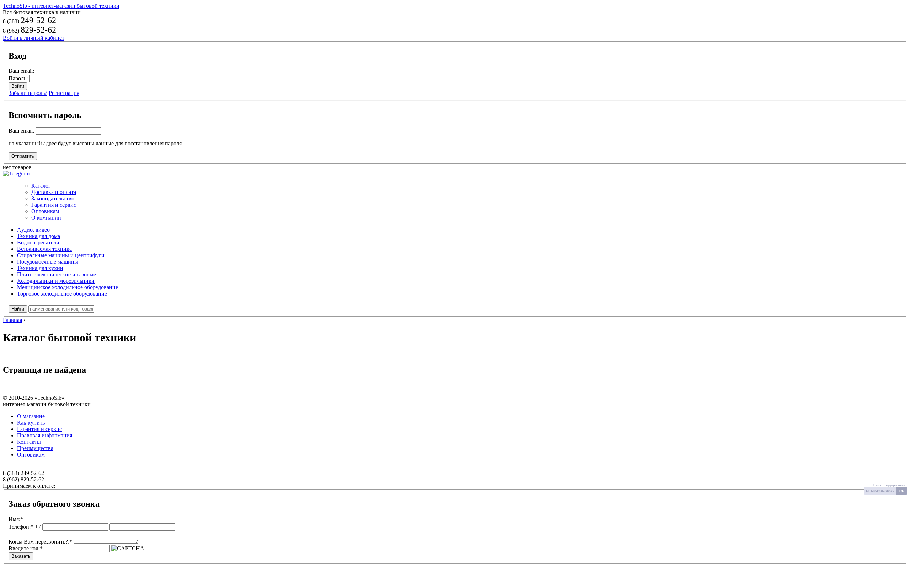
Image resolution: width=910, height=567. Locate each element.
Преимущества (35, 448)
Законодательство (52, 198)
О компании (46, 218)
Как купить (31, 423)
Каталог (41, 186)
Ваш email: (21, 71)
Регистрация (64, 93)
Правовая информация (44, 435)
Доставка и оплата (53, 192)
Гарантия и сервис (53, 205)
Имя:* (16, 519)
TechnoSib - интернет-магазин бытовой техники (61, 6)
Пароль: (18, 78)
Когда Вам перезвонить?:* (40, 542)
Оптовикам (45, 211)
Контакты (29, 442)
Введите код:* (26, 548)
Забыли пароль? (28, 93)
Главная (12, 320)
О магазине (31, 416)
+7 (25, 527)
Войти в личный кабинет (33, 38)
